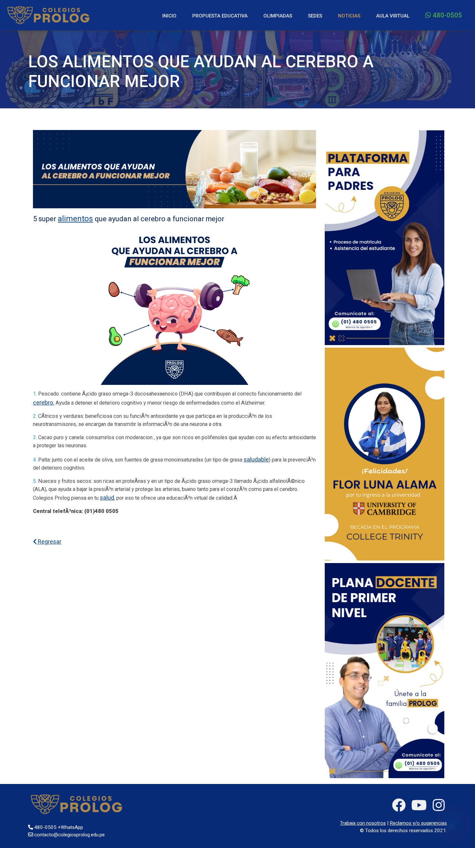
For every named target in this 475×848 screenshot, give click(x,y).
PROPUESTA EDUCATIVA (220, 16)
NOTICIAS (349, 16)
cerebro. (43, 402)
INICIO (169, 16)
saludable (256, 459)
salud (107, 497)
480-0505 (446, 15)
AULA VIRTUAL (392, 16)
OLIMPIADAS (277, 16)
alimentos (75, 218)
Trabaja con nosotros (363, 823)
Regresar (49, 541)
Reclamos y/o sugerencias (418, 823)
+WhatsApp (70, 827)
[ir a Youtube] (419, 805)
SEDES (315, 16)
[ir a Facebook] (398, 805)
